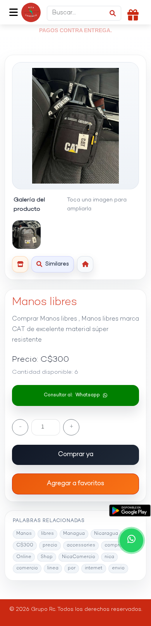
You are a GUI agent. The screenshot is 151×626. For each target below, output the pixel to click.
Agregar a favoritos (75, 483)
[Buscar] (112, 13)
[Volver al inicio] (85, 264)
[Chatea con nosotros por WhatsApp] (131, 540)
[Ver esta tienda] (20, 264)
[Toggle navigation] (13, 12)
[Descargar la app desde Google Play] (129, 510)
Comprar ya (75, 454)
